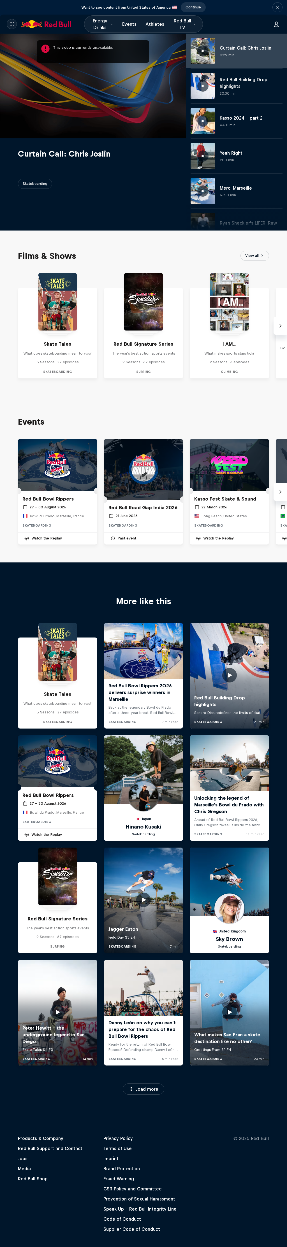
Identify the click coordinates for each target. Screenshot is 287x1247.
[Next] (280, 326)
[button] (277, 7)
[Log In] (276, 24)
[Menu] (12, 24)
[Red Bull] (46, 24)
